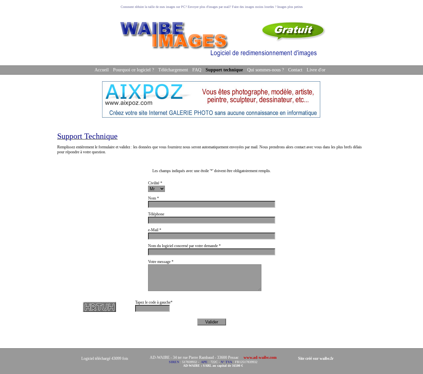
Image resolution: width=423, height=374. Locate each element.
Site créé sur (315, 358)
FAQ (196, 69)
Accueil (102, 69)
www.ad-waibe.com (260, 357)
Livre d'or (316, 69)
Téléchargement (173, 69)
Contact (295, 69)
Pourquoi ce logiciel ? (133, 69)
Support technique (224, 69)
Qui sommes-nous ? (265, 69)
